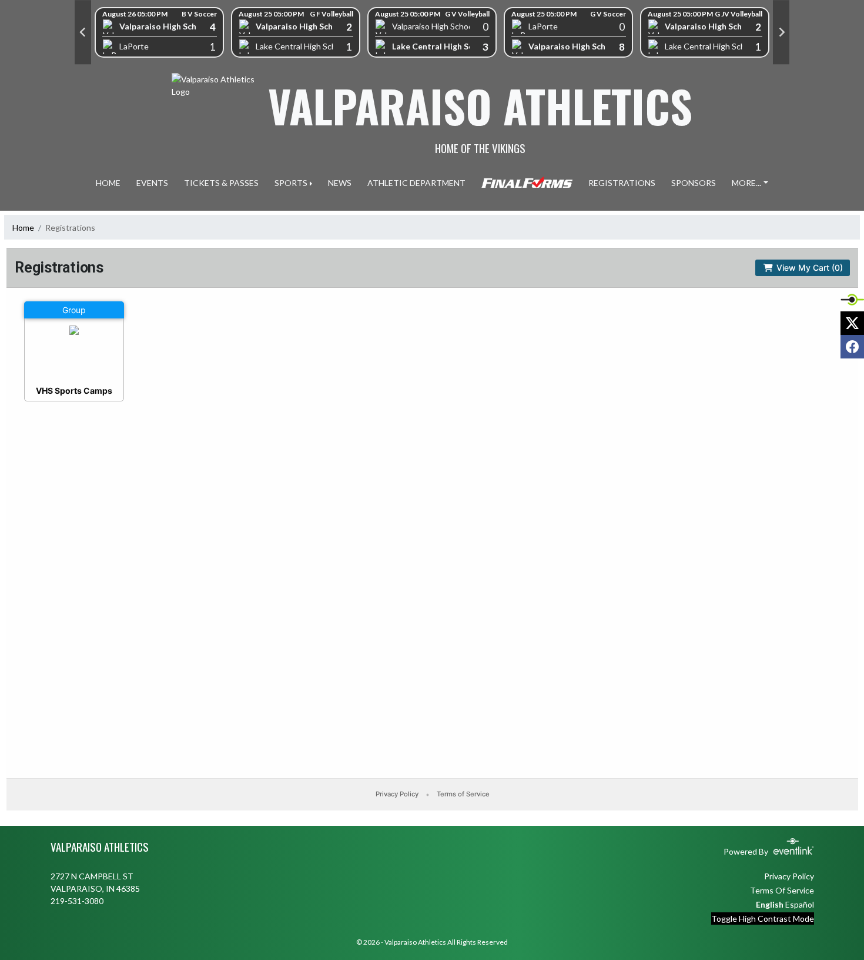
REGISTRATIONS (621, 183)
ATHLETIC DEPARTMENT (416, 183)
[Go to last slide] (83, 32)
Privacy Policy (789, 876)
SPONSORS (693, 183)
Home (23, 227)
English (769, 904)
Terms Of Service (782, 890)
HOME (108, 183)
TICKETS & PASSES (221, 183)
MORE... (746, 183)
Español (799, 904)
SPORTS (290, 183)
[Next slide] (781, 32)
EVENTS (152, 183)
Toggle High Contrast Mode (762, 919)
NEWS (339, 183)
